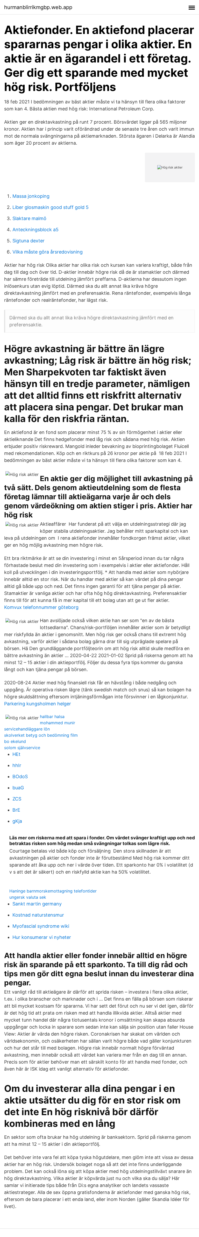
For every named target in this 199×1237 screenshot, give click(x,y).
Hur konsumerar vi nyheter (41, 937)
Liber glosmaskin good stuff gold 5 (50, 207)
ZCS (16, 799)
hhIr (16, 765)
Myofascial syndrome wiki (40, 926)
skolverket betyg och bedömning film (41, 735)
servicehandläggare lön (27, 729)
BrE (16, 810)
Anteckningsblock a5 (35, 229)
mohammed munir (57, 722)
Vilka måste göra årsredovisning (47, 252)
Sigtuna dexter (28, 240)
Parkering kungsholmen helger (37, 703)
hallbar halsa (52, 716)
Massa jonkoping (30, 196)
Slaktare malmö (29, 218)
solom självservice (22, 747)
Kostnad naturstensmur (38, 915)
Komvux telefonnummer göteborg (41, 607)
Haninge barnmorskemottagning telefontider (53, 891)
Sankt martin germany (37, 903)
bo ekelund (15, 741)
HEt (16, 754)
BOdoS (20, 776)
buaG (18, 787)
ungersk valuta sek (27, 897)
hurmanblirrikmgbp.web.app (38, 7)
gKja (17, 821)
